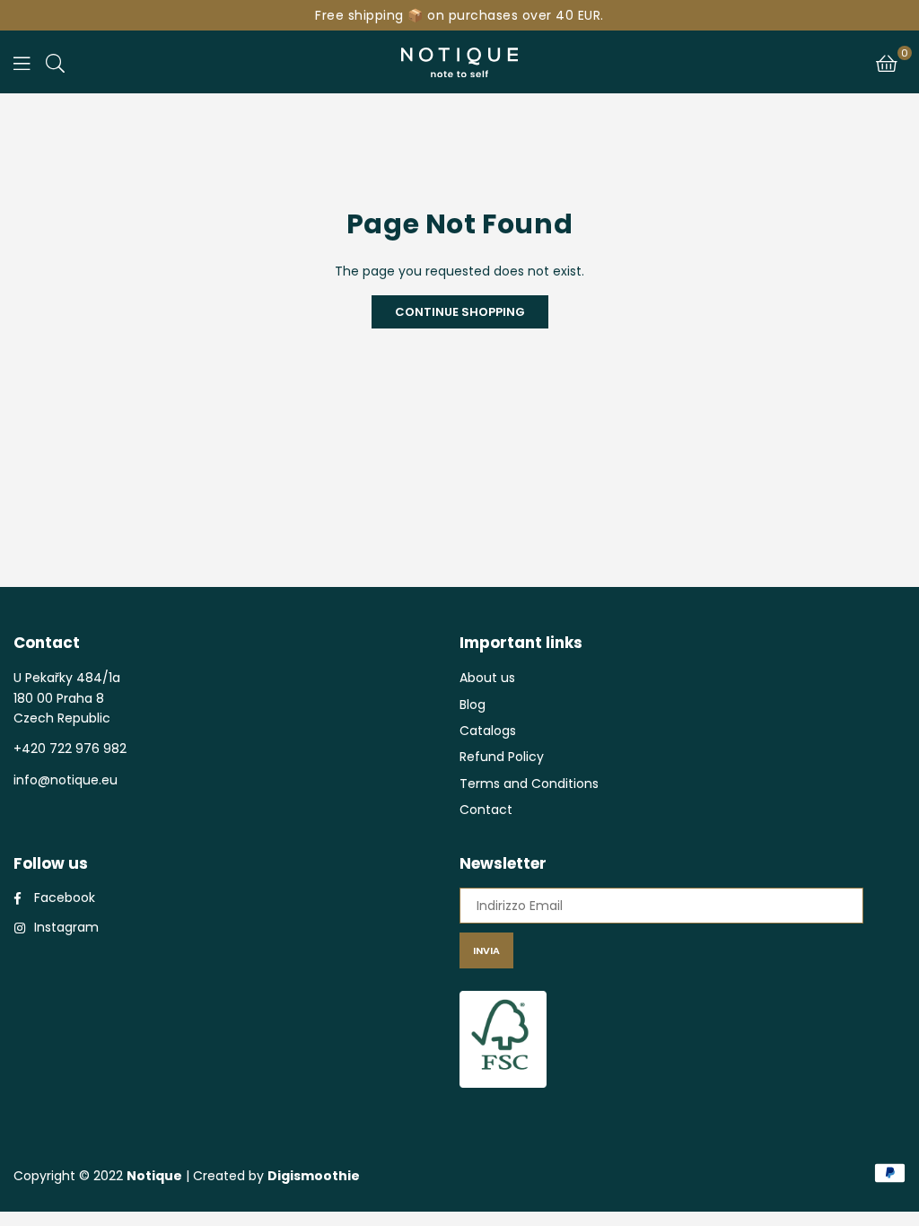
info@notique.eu (65, 780)
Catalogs (488, 731)
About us (487, 678)
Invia (486, 950)
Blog (473, 705)
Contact (486, 810)
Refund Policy (502, 757)
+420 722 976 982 (70, 748)
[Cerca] (55, 61)
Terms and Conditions (529, 784)
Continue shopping (460, 311)
